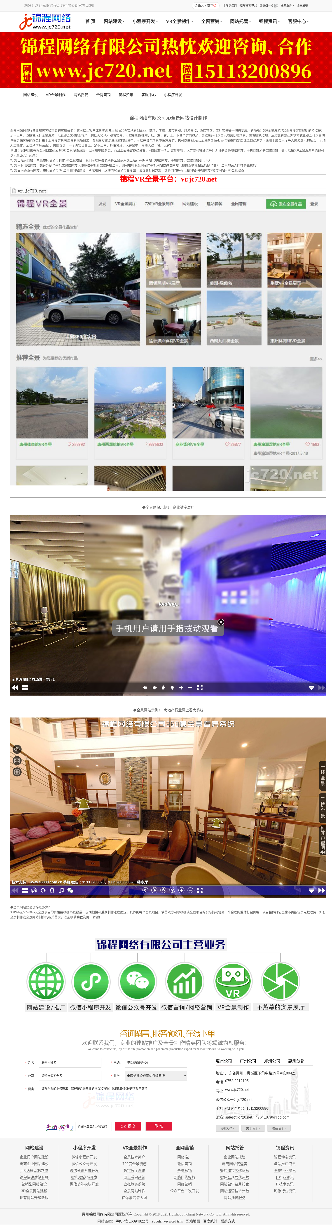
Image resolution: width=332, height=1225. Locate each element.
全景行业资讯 (285, 1171)
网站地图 (193, 1221)
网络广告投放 (184, 1177)
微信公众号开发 (84, 1164)
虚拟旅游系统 (134, 1184)
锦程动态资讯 (285, 1157)
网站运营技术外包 (234, 1191)
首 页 (90, 21)
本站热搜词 (230, 5)
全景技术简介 (134, 1157)
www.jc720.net (237, 1090)
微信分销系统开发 (84, 1171)
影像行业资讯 (285, 1191)
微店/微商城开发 (84, 1177)
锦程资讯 (268, 21)
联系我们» (279, 1128)
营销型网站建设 (34, 1184)
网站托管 (239, 21)
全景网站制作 (134, 1191)
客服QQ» (227, 1128)
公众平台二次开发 (184, 1191)
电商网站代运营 (234, 1164)
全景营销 (184, 1171)
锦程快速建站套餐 (34, 1177)
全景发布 (302, 5)
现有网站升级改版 (34, 1198)
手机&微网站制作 (34, 1171)
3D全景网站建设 (34, 1191)
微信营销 (184, 1164)
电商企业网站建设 (34, 1164)
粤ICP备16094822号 (132, 1221)
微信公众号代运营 (234, 1177)
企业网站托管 (234, 1157)
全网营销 (210, 21)
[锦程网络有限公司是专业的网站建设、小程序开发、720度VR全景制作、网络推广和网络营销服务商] (45, 21)
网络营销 (184, 1184)
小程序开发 (144, 21)
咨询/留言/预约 (248, 5)
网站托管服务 (234, 1198)
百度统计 (210, 1221)
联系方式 (227, 1221)
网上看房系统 (134, 1177)
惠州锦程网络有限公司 (100, 1214)
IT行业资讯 (285, 1177)
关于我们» (253, 1128)
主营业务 (286, 5)
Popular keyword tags (167, 1221)
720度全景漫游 (134, 1164)
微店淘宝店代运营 (234, 1171)
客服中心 (297, 21)
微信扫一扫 (266, 5)
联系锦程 (76, 917)
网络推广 (184, 1157)
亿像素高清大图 (134, 1198)
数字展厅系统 (134, 1171)
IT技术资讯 (285, 1184)
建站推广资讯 (285, 1164)
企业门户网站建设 (34, 1157)
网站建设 (113, 21)
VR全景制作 (178, 21)
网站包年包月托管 (234, 1184)
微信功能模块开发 (84, 1184)
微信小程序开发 (84, 1157)
